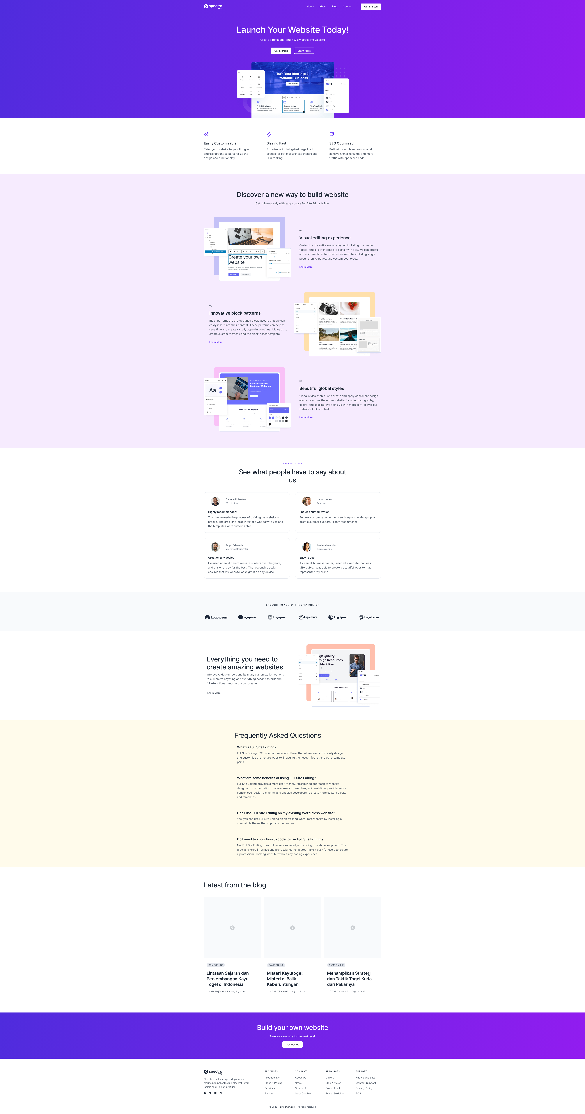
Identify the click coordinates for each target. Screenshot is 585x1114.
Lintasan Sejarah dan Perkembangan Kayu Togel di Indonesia (228, 979)
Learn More (305, 266)
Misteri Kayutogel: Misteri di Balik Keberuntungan (285, 979)
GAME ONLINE (215, 965)
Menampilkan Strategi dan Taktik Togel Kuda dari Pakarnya (349, 979)
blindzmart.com (287, 1106)
